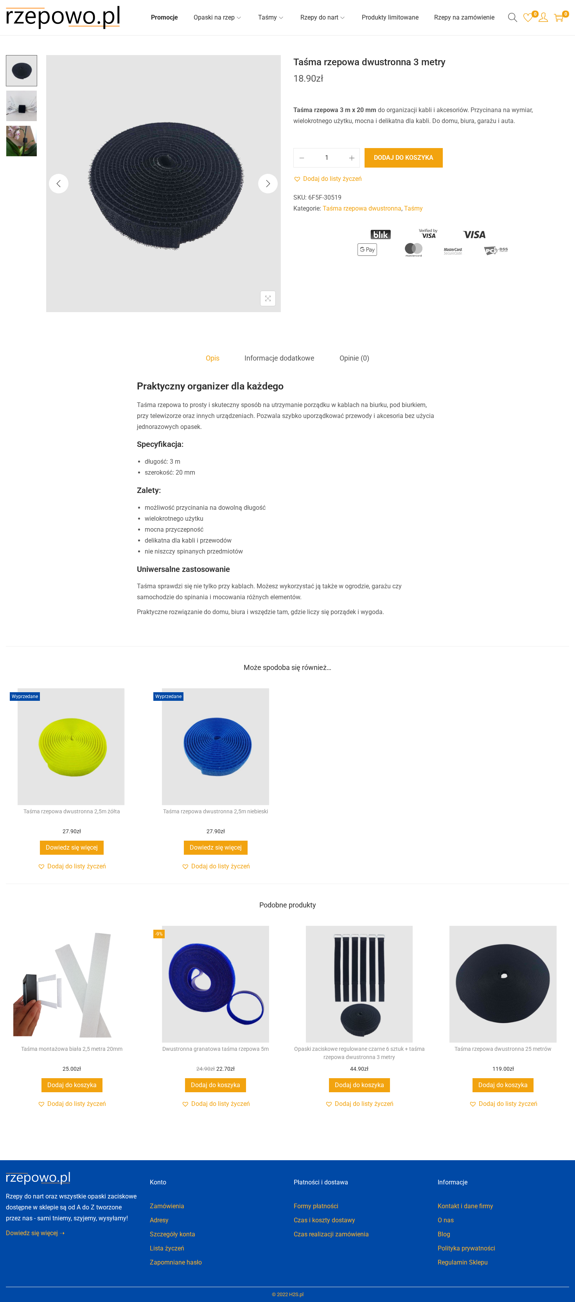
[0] (528, 17)
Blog (444, 1234)
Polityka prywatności (466, 1248)
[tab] (212, 358)
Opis (212, 358)
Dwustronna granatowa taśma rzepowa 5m (215, 1049)
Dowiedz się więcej (72, 847)
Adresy (159, 1220)
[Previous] (58, 183)
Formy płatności (316, 1206)
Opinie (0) (354, 358)
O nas (446, 1220)
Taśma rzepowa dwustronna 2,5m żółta (71, 811)
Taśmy (413, 208)
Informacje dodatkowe (279, 358)
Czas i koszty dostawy (324, 1220)
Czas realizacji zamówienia (331, 1234)
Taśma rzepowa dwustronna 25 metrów (503, 1049)
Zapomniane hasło (176, 1262)
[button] (327, 178)
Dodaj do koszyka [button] (72, 1085)
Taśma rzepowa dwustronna (362, 208)
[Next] (268, 183)
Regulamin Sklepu (463, 1262)
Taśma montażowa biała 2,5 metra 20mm (71, 1049)
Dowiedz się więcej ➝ (35, 1233)
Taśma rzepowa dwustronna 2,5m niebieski (215, 811)
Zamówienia (167, 1206)
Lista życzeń (167, 1248)
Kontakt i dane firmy (465, 1206)
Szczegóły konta (172, 1234)
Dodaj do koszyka (403, 157)
